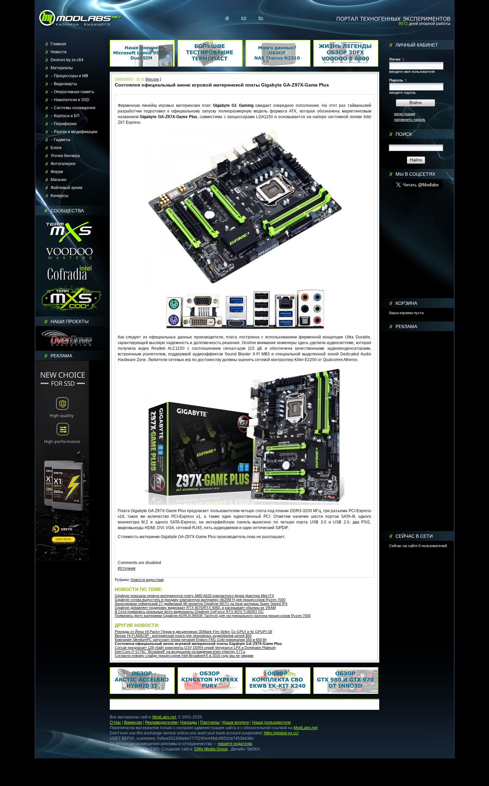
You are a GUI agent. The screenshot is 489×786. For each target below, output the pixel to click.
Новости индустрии (147, 580)
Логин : (396, 59)
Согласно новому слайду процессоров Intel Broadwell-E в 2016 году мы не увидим (184, 656)
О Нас (115, 722)
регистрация (404, 114)
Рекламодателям (161, 722)
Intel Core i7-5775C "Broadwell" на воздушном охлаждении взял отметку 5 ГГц (180, 652)
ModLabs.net (164, 717)
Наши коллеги (236, 722)
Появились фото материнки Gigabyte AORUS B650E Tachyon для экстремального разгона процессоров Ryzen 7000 (213, 616)
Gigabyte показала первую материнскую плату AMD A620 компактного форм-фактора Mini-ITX (194, 596)
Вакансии (133, 722)
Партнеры (210, 722)
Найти (416, 159)
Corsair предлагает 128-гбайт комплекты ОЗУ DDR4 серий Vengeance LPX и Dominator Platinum (195, 648)
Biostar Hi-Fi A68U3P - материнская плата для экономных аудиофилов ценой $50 (183, 636)
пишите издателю (235, 743)
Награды (188, 722)
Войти (415, 102)
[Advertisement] (417, 431)
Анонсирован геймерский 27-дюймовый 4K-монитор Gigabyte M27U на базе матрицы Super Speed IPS (201, 604)
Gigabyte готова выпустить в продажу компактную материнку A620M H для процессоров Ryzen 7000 (200, 600)
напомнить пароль (409, 119)
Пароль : (398, 80)
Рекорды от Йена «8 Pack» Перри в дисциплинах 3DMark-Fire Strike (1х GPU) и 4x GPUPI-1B (193, 632)
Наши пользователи (271, 722)
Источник (126, 568)
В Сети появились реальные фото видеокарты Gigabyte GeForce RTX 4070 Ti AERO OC (189, 612)
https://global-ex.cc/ (281, 733)
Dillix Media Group (211, 749)
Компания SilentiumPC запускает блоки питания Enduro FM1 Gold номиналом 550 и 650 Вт (191, 640)
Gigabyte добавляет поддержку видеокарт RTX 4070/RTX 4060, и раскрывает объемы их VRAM (195, 608)
